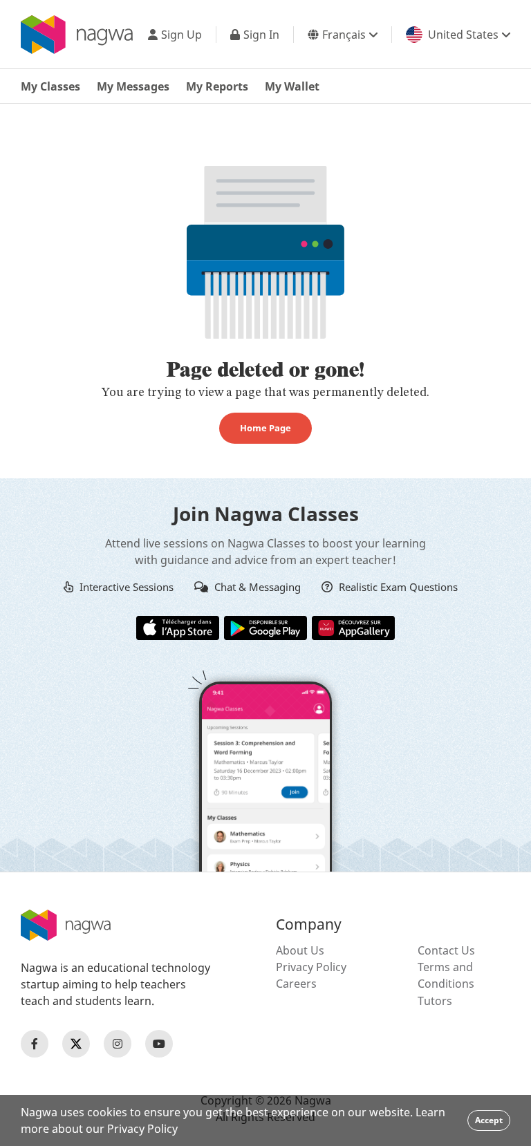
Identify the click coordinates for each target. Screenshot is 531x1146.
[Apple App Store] (177, 627)
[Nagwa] (77, 34)
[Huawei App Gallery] (353, 627)
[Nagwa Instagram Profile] (117, 1044)
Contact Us (446, 950)
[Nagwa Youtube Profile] (159, 1044)
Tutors (435, 1000)
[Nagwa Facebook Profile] (34, 1044)
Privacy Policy (311, 967)
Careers (296, 983)
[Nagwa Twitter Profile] (76, 1044)
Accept (489, 1120)
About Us (300, 950)
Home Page (265, 428)
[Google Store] (265, 627)
